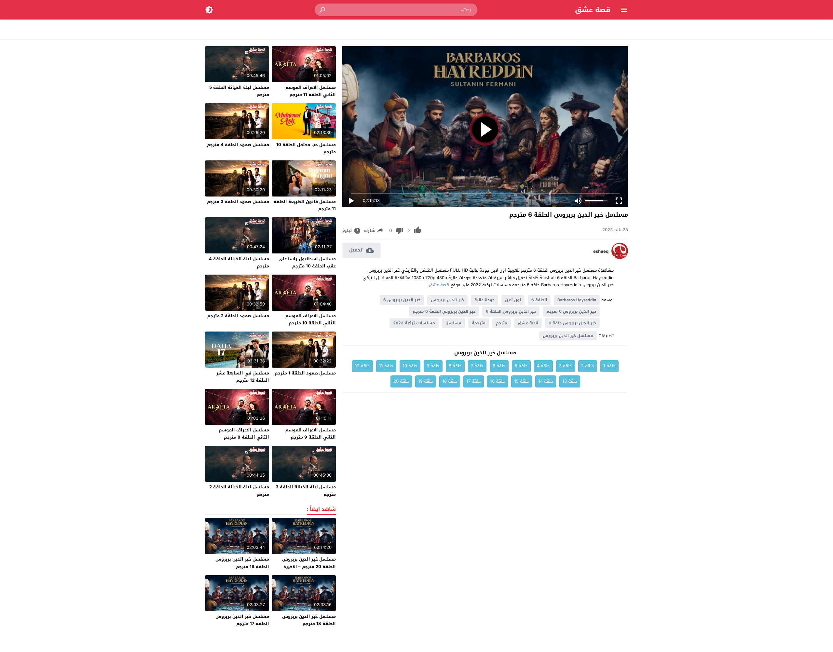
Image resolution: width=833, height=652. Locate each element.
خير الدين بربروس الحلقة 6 (511, 311)
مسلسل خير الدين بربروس (568, 335)
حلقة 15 (521, 381)
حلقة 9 (433, 366)
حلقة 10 (410, 366)
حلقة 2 (587, 366)
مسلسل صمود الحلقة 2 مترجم (238, 316)
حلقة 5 (521, 366)
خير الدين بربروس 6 (401, 300)
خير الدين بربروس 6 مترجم (571, 311)
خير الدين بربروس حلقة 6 (572, 323)
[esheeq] (619, 257)
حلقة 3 (565, 366)
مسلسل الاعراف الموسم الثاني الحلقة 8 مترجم (244, 433)
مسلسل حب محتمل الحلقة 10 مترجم (306, 148)
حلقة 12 (362, 366)
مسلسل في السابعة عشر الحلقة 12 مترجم (242, 376)
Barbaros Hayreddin (576, 300)
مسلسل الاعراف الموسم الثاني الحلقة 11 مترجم (310, 91)
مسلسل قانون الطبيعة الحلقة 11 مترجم (305, 205)
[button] (323, 10)
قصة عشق (592, 9)
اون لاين (513, 300)
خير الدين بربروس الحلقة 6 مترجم (444, 311)
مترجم (501, 323)
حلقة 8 (455, 366)
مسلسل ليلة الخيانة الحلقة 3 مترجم (306, 490)
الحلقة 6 (539, 300)
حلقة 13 (569, 381)
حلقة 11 (386, 366)
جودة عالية (484, 300)
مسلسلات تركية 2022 (414, 323)
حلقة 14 (545, 381)
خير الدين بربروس (447, 300)
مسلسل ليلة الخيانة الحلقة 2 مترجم (239, 490)
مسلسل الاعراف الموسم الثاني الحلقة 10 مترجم (310, 319)
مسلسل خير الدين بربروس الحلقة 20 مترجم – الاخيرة (309, 562)
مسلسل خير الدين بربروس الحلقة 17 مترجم (242, 620)
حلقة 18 (449, 381)
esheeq (600, 251)
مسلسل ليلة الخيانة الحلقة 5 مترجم (239, 91)
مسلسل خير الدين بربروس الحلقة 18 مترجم (309, 620)
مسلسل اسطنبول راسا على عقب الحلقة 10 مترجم (307, 262)
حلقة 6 (499, 366)
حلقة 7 (477, 366)
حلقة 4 (543, 366)
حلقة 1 (609, 366)
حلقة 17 (473, 381)
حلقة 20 (401, 381)
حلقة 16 (497, 381)
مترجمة (478, 323)
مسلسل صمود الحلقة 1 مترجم (305, 373)
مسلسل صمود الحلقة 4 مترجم (238, 145)
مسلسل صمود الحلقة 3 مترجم (238, 201)
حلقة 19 (425, 381)
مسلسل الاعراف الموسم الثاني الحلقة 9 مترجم (310, 433)
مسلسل (453, 323)
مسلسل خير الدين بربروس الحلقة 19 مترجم (242, 562)
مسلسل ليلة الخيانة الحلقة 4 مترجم (239, 262)
